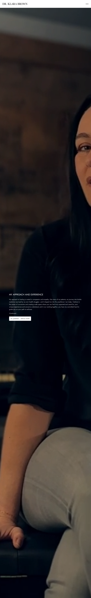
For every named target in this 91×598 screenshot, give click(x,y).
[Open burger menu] (87, 4)
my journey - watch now (20, 319)
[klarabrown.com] (14, 4)
